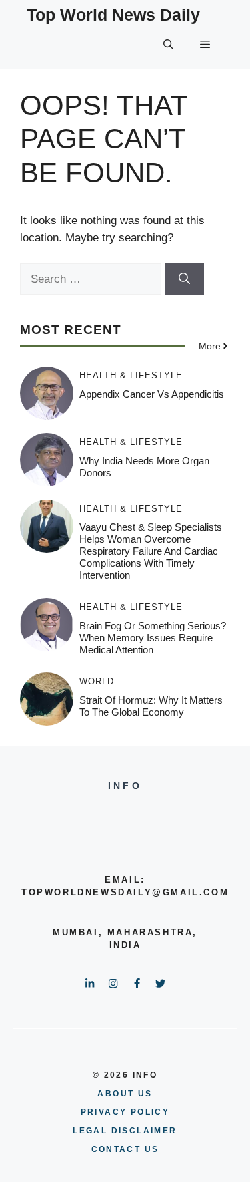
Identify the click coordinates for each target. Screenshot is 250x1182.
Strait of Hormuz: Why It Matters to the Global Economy (151, 706)
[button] (168, 45)
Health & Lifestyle (131, 375)
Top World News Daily (113, 14)
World (96, 681)
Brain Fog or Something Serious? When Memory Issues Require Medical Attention (152, 637)
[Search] (184, 279)
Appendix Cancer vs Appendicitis (151, 394)
